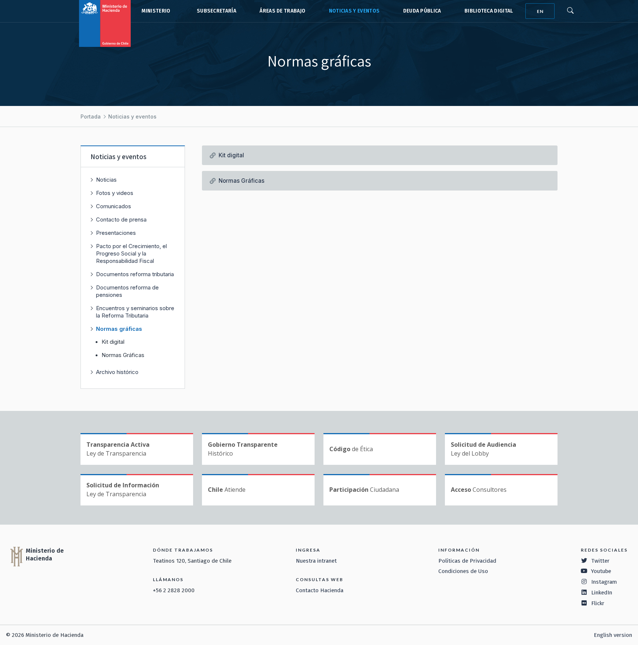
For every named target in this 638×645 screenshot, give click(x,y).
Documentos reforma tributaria (135, 274)
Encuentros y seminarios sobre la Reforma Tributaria (135, 312)
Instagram (604, 582)
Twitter (600, 560)
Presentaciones (116, 232)
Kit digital (113, 342)
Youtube (601, 571)
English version (613, 635)
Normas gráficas (119, 328)
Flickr (597, 603)
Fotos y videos (114, 192)
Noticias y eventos (354, 11)
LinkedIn (601, 592)
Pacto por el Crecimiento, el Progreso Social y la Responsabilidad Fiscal (131, 253)
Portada (90, 116)
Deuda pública (422, 11)
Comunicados (113, 206)
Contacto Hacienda (319, 590)
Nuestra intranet (316, 560)
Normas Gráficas (123, 355)
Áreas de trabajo (282, 11)
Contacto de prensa (121, 219)
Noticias (106, 179)
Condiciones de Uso (463, 571)
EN (540, 11)
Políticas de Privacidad (467, 560)
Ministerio (155, 11)
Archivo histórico (117, 371)
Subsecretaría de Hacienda (215, 11)
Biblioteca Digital (488, 11)
